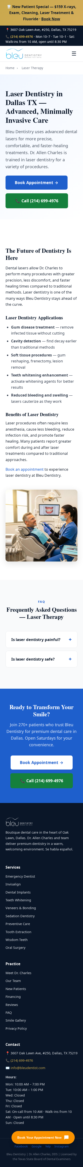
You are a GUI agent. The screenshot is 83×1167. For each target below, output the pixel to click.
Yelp (48, 1146)
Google (37, 1146)
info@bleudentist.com (28, 1068)
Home (10, 68)
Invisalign (13, 884)
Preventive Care (18, 924)
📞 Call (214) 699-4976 (36, 200)
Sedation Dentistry (20, 916)
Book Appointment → (36, 182)
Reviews (12, 1004)
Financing (13, 996)
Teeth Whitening (18, 900)
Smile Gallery (16, 1020)
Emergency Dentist (20, 876)
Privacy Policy (16, 1028)
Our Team (13, 981)
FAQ (9, 1012)
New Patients (16, 989)
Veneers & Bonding (21, 908)
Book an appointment (25, 469)
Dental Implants (18, 892)
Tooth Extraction (18, 932)
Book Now (50, 18)
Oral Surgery (15, 947)
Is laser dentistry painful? (35, 639)
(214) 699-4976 (21, 36)
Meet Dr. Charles (18, 973)
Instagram (61, 1146)
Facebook (21, 1146)
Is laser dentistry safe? (33, 659)
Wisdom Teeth (17, 940)
